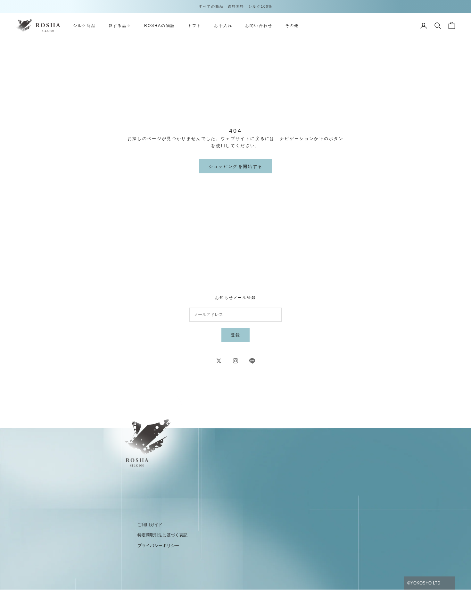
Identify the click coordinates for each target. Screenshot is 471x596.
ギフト (194, 25)
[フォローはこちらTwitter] (219, 361)
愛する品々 (120, 25)
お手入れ (223, 25)
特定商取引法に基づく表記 (162, 535)
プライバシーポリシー (158, 545)
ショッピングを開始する (236, 166)
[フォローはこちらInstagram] (235, 361)
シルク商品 (84, 25)
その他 (292, 25)
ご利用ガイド (149, 524)
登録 (236, 335)
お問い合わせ (258, 25)
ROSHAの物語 (159, 25)
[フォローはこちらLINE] (252, 361)
